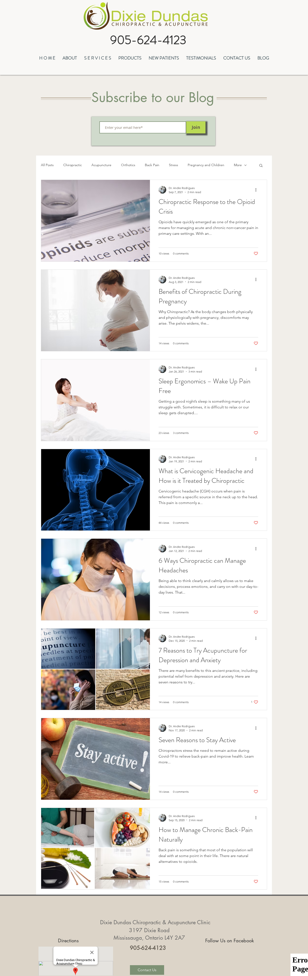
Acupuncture (101, 165)
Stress (173, 165)
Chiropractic (72, 165)
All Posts (47, 165)
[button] (70, 57)
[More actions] (257, 190)
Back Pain (152, 165)
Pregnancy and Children (206, 165)
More (238, 165)
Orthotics (128, 165)
